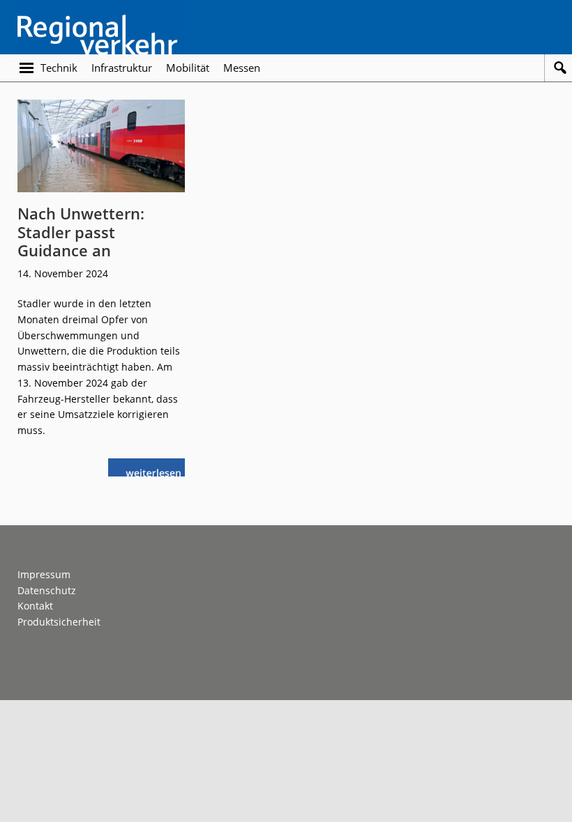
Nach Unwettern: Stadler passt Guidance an (80, 232)
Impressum (43, 574)
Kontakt (35, 605)
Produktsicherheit (58, 621)
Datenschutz (46, 590)
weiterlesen (157, 471)
